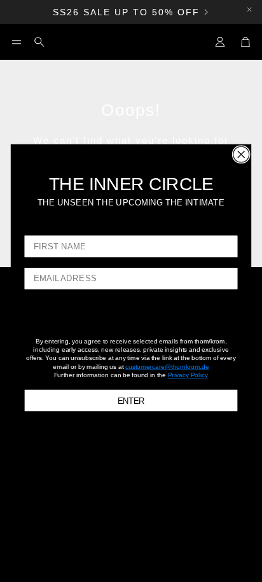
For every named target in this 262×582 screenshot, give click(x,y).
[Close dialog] (241, 154)
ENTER (131, 400)
